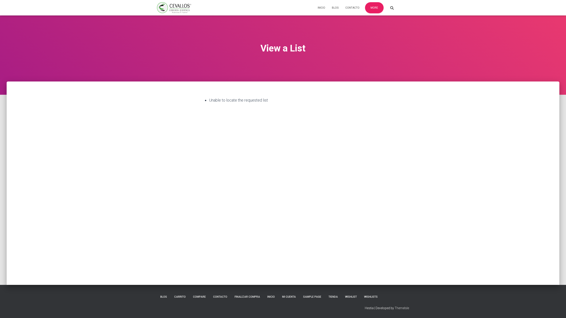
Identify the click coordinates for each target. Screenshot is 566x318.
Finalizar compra (247, 296)
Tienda (333, 296)
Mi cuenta (289, 296)
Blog (335, 7)
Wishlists (371, 296)
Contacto (352, 7)
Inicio (321, 7)
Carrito (180, 296)
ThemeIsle (402, 308)
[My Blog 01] (174, 7)
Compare (199, 296)
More (374, 7)
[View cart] (403, 7)
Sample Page (312, 296)
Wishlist (351, 296)
